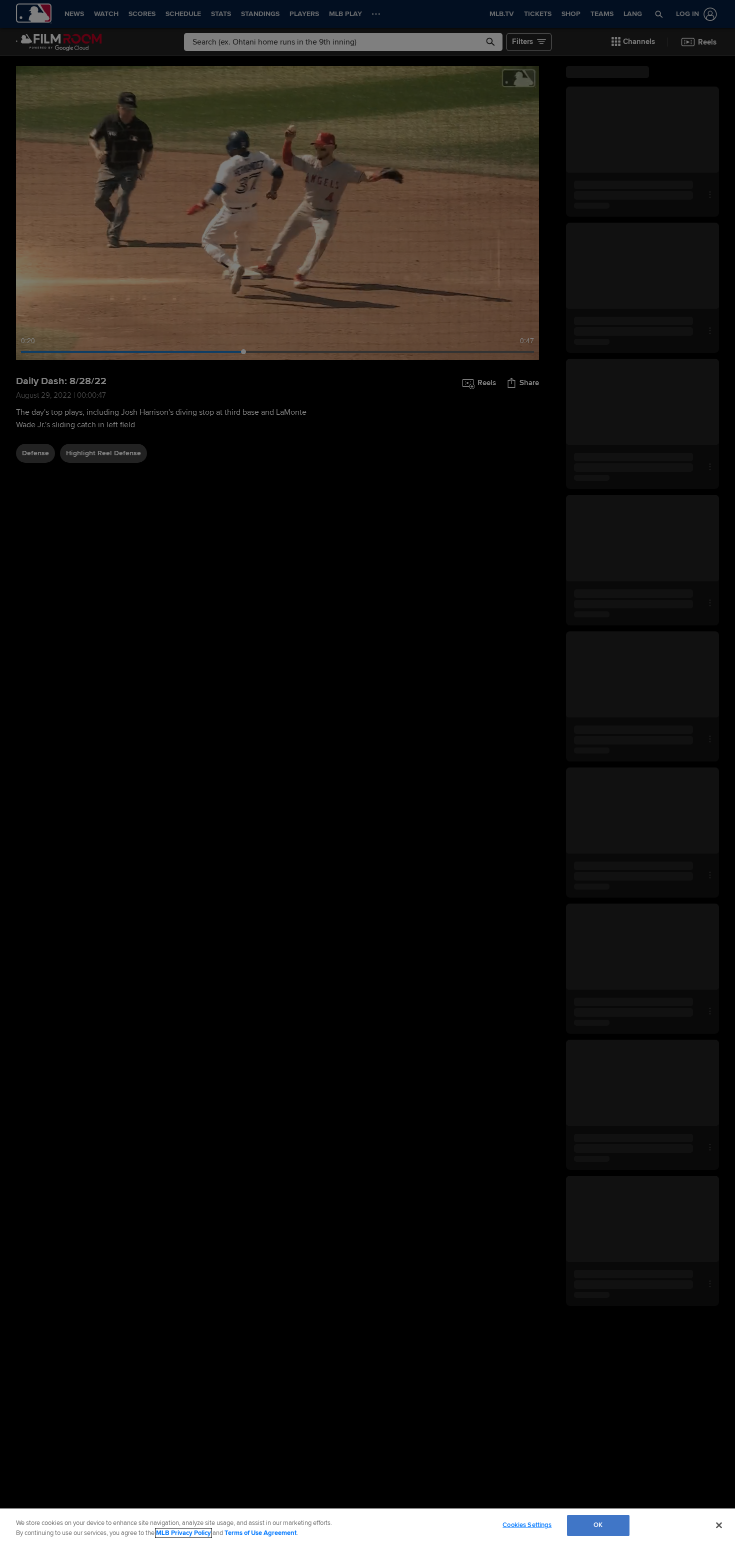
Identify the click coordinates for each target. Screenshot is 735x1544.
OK (598, 1525)
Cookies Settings (527, 1525)
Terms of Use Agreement (260, 1533)
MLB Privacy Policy (183, 1533)
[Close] (719, 1525)
